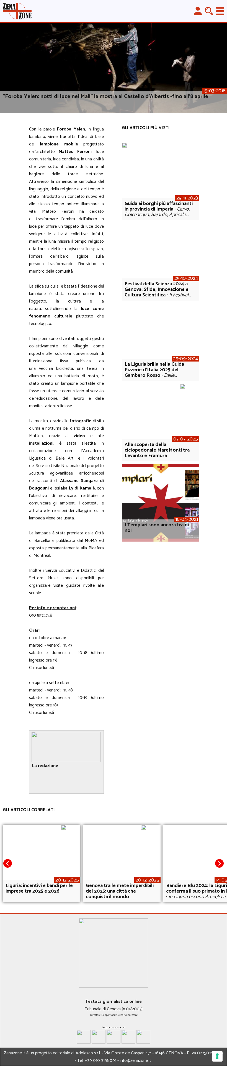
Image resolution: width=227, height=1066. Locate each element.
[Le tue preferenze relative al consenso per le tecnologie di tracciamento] (217, 1056)
